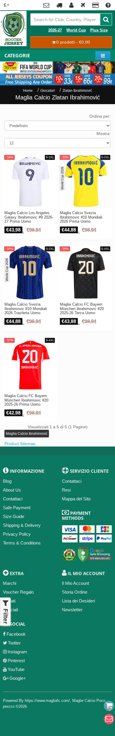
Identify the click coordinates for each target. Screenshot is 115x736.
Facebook (16, 634)
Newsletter (72, 609)
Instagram (17, 651)
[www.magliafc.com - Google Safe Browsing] (94, 553)
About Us (12, 489)
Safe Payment (16, 507)
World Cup (76, 30)
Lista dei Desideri (78, 600)
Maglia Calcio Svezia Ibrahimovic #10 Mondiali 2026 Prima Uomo (81, 217)
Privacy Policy (17, 534)
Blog (7, 481)
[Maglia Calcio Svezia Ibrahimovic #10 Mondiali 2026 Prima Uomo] (85, 181)
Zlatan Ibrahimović (77, 91)
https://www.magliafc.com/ (47, 700)
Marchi (9, 583)
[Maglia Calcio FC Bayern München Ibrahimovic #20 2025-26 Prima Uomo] (30, 364)
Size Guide (13, 516)
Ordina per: (100, 116)
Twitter (14, 642)
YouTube (16, 669)
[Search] (106, 19)
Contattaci (12, 498)
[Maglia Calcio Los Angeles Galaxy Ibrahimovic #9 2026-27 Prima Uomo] (30, 181)
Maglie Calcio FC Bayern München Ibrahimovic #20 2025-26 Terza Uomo (82, 308)
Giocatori (47, 91)
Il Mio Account (75, 583)
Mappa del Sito (76, 498)
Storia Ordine (74, 592)
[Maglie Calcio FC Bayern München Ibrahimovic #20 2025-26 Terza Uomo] (85, 272)
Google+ (17, 678)
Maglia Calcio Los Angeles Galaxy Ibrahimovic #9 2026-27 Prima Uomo (28, 217)
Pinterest (16, 660)
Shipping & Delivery (22, 525)
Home (28, 91)
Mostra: (103, 133)
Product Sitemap (19, 443)
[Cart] (109, 706)
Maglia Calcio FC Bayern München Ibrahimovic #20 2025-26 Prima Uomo (26, 400)
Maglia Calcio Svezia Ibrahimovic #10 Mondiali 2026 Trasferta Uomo (25, 308)
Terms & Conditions (22, 542)
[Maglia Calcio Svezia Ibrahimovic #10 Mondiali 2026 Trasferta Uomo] (30, 272)
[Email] (109, 719)
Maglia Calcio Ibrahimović (26, 434)
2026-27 (55, 30)
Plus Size (99, 30)
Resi (66, 489)
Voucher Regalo (18, 592)
